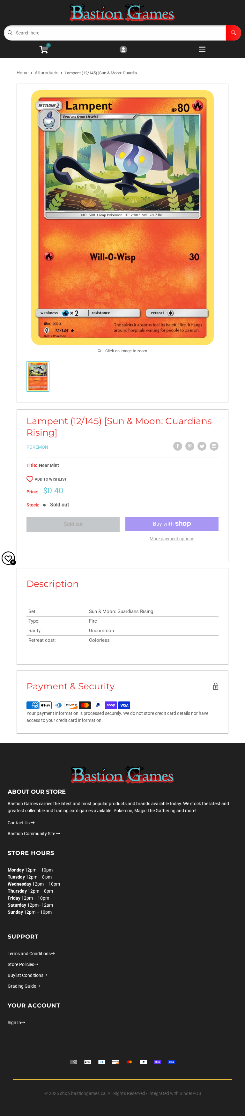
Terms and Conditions (29, 953)
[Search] (233, 33)
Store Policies (21, 964)
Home (22, 72)
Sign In (14, 1022)
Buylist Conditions (25, 975)
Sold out (73, 524)
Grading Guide (22, 986)
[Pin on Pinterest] (189, 446)
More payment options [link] (172, 538)
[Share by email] (214, 446)
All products (46, 72)
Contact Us (19, 822)
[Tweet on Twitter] (201, 446)
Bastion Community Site (32, 833)
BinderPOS (190, 1093)
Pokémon (37, 447)
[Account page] (123, 50)
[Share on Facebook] (177, 446)
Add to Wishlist (51, 479)
